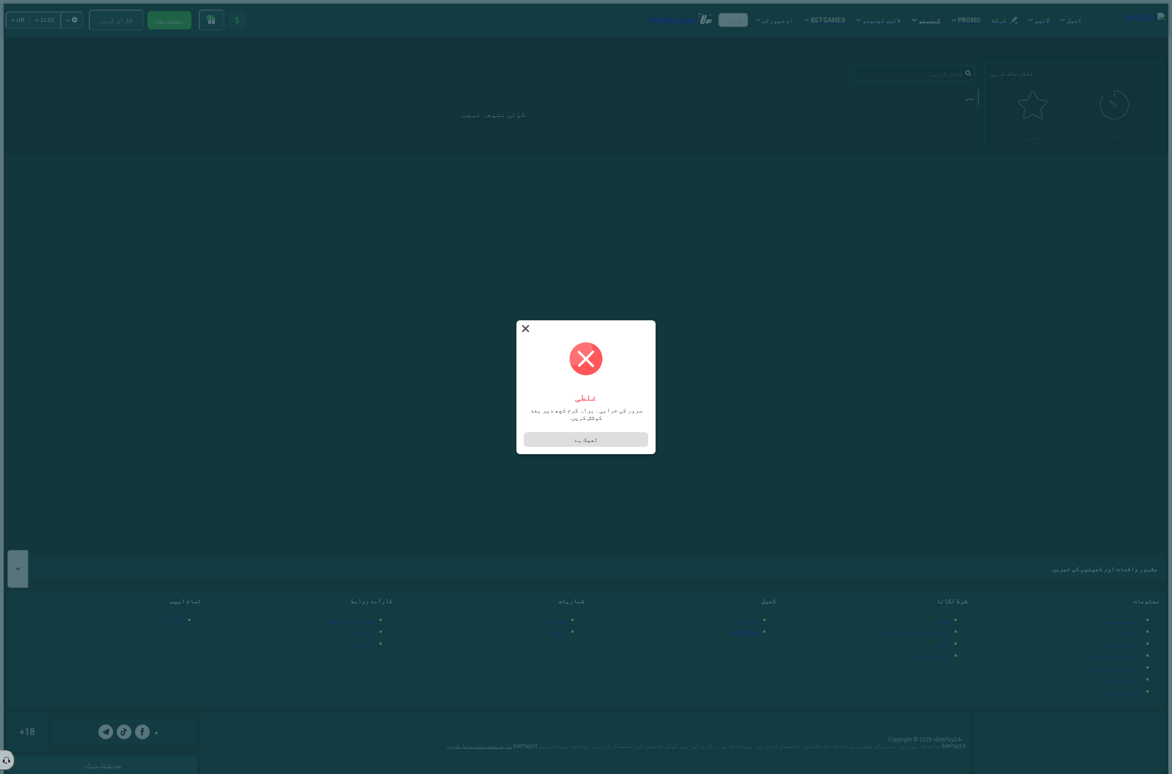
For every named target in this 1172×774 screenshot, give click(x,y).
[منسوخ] (524, 328)
